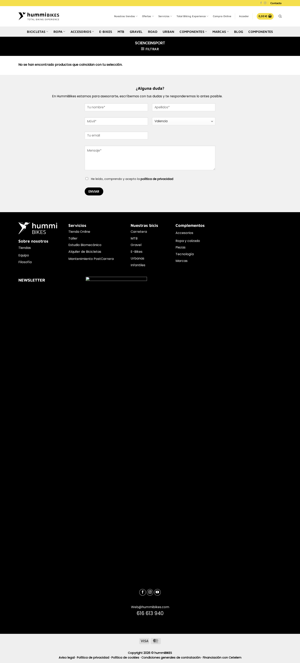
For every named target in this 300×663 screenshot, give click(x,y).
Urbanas (137, 258)
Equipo (23, 255)
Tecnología (185, 254)
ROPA (57, 31)
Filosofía (25, 262)
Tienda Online (79, 231)
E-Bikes (136, 251)
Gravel (136, 245)
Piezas (181, 247)
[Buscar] (280, 16)
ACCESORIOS (81, 31)
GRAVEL (136, 31)
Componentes (260, 31)
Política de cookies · (126, 657)
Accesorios (184, 233)
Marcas (182, 260)
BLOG (238, 31)
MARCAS (219, 31)
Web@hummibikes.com (150, 607)
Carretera (139, 231)
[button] (244, 16)
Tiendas (24, 247)
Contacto (276, 3)
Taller (73, 238)
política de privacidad (157, 179)
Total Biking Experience (191, 16)
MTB (121, 31)
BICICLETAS (36, 31)
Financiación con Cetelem (222, 657)
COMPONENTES (192, 31)
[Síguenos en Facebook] (261, 3)
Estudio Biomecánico (84, 245)
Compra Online (222, 16)
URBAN (168, 31)
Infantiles (138, 265)
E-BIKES (105, 31)
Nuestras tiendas (124, 16)
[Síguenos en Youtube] (157, 592)
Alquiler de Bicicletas (84, 251)
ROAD (152, 31)
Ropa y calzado (188, 240)
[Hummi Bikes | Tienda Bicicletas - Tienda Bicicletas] (38, 16)
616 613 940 (150, 613)
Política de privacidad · (94, 657)
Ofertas (146, 16)
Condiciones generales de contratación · (172, 657)
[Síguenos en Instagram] (265, 3)
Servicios (163, 16)
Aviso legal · (68, 657)
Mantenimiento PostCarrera (91, 258)
